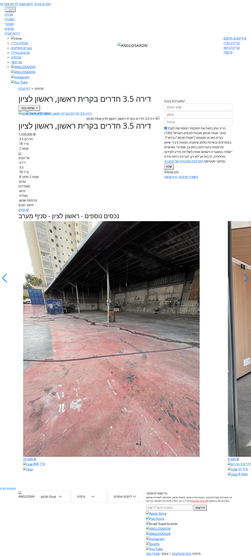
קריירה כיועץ (232, 48)
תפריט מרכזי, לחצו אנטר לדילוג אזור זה (25, 4)
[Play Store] (155, 518)
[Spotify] (153, 543)
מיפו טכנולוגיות (181, 553)
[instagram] (158, 528)
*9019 (228, 52)
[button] (23, 38)
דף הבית (24, 88)
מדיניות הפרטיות (199, 501)
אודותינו (16, 57)
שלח (169, 166)
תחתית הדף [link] (8, 488)
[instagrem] (23, 67)
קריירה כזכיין (232, 43)
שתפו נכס (28, 108)
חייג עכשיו (171, 177)
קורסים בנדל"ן (20, 52)
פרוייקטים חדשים (235, 38)
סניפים (9, 29)
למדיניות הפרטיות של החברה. (195, 161)
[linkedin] (19, 82)
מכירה (9, 14)
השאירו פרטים (188, 177)
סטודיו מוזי (153, 553)
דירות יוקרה (12, 33)
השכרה (9, 19)
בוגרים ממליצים (21, 48)
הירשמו (200, 508)
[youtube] (23, 72)
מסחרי (9, 24)
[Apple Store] (156, 513)
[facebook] (20, 77)
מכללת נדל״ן (19, 43)
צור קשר (16, 62)
